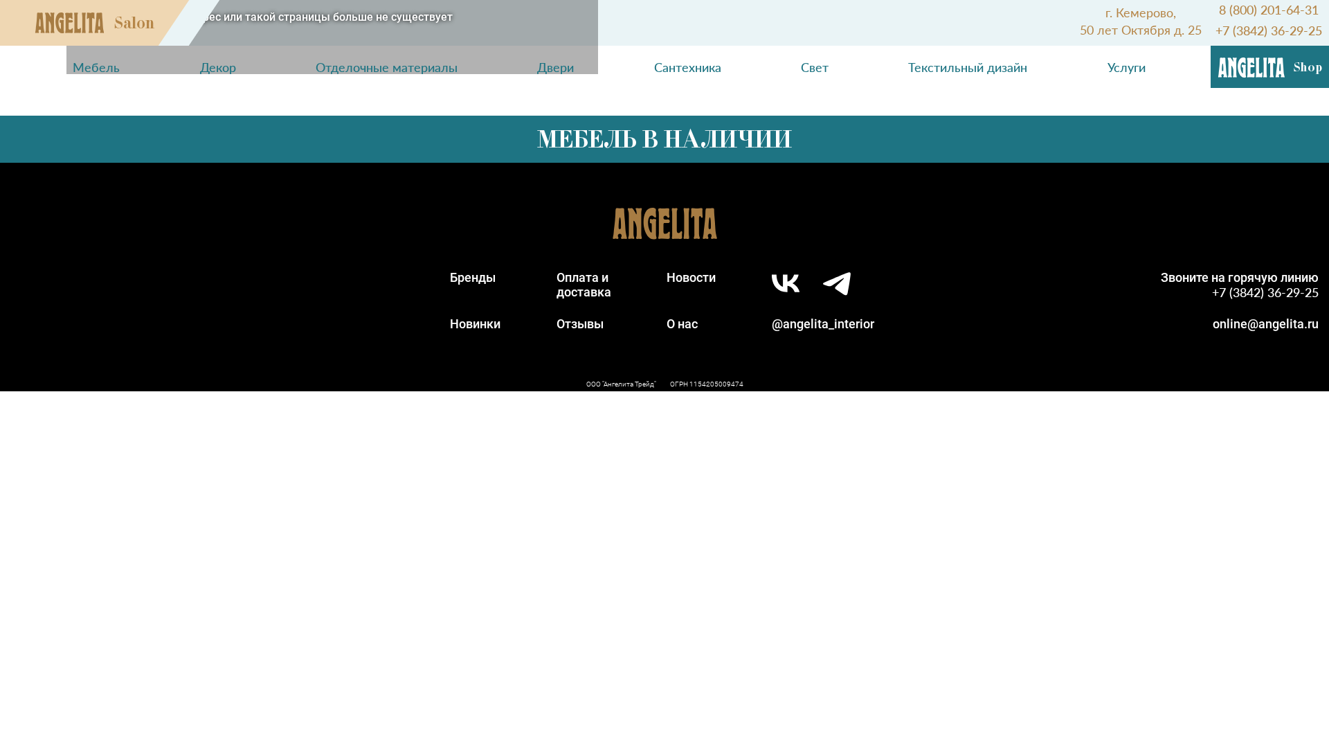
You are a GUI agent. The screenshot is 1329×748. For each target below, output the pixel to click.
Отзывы (580, 324)
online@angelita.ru (1266, 324)
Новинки (475, 324)
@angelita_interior (823, 324)
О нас (682, 324)
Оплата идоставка (584, 284)
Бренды (473, 277)
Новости (691, 277)
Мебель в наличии (664, 139)
